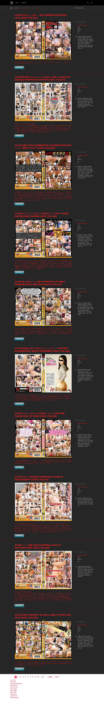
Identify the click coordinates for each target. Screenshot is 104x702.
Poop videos (86, 104)
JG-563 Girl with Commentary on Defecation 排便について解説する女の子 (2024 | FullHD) (43, 146)
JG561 (83, 313)
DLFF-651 (86, 371)
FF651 (90, 372)
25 (43, 677)
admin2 (79, 29)
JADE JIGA (86, 240)
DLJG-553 (86, 637)
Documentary (80, 372)
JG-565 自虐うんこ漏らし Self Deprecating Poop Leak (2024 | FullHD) (41, 16)
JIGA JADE (80, 43)
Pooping (83, 46)
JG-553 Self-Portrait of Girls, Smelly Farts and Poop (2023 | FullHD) (43, 616)
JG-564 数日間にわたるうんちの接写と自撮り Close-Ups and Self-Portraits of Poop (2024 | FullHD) (42, 78)
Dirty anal (86, 236)
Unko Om (79, 48)
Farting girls (87, 237)
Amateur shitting (81, 36)
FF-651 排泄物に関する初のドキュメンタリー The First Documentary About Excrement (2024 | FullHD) (42, 350)
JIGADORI (86, 43)
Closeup (79, 37)
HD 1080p (80, 40)
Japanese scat (86, 101)
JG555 (81, 572)
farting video (80, 239)
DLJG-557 (86, 436)
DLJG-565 (82, 39)
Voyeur (91, 175)
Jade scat (85, 40)
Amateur (79, 98)
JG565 (86, 42)
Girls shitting (89, 39)
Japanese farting (84, 242)
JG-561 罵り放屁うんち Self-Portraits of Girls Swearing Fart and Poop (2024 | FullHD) (40, 283)
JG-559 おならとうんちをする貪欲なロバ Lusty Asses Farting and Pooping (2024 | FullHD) (41, 215)
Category (23, 2)
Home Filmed (80, 439)
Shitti (86, 446)
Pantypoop (80, 45)
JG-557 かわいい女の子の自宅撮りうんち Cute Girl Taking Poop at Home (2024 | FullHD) (40, 415)
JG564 (81, 102)
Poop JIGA (86, 45)
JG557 (91, 440)
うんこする (88, 646)
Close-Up (89, 36)
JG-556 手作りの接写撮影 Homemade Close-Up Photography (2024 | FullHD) (39, 478)
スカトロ (82, 178)
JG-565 (82, 42)
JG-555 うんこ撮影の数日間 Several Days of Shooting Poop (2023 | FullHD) (38, 546)
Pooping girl (89, 46)
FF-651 (87, 372)
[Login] (92, 2)
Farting (82, 237)
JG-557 (87, 440)
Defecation (85, 37)
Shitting (83, 107)
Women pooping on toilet (84, 176)
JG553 (81, 642)
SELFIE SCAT (80, 446)
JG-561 (79, 313)
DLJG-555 (86, 567)
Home (17, 2)
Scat (78, 27)
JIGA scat (83, 172)
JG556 (81, 502)
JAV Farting (88, 243)
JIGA (89, 42)
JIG (82, 246)
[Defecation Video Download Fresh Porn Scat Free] (11, 2)
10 (38, 677)
